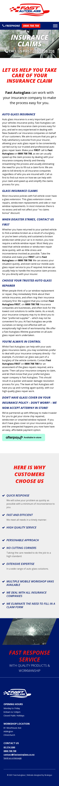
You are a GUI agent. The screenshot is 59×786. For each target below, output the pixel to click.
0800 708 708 (10, 751)
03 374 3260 (9, 747)
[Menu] (55, 25)
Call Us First (31, 51)
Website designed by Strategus (39, 775)
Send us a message (13, 758)
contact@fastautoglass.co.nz (19, 754)
